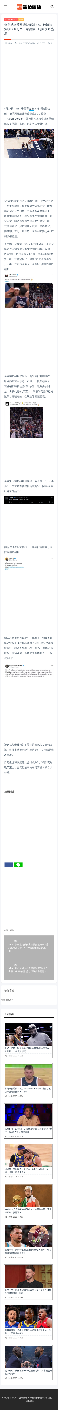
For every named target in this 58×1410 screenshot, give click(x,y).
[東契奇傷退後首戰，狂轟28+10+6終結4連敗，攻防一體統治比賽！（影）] (28, 1075)
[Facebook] (9, 864)
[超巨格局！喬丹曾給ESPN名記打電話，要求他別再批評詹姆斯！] (28, 1357)
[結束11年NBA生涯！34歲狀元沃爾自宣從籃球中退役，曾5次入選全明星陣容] (28, 1115)
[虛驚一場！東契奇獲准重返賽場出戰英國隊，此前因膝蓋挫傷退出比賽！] (28, 1236)
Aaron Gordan (10, 19)
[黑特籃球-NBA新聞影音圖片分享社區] (29, 6)
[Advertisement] (29, 76)
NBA (10, 43)
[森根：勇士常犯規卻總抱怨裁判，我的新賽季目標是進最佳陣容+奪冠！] (28, 1276)
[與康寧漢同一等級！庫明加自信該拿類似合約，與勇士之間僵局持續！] (28, 1316)
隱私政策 (30, 1400)
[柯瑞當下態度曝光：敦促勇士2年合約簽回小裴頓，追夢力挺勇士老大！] (28, 1155)
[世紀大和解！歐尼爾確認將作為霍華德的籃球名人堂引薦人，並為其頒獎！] (28, 1034)
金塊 (21, 19)
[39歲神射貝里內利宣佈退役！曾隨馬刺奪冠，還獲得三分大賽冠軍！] (28, 1195)
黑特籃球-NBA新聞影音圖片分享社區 (35, 1397)
